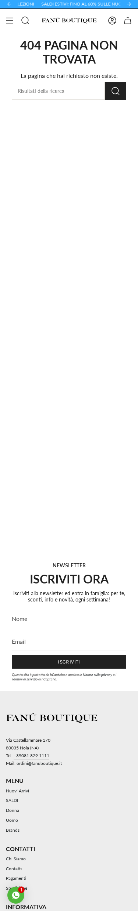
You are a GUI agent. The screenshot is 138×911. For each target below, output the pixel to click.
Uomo (12, 820)
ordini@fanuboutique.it (39, 763)
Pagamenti (16, 878)
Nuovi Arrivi (17, 790)
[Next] (128, 4)
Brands (13, 830)
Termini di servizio (25, 679)
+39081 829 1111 (31, 755)
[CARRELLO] (127, 20)
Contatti (14, 868)
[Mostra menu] (9, 20)
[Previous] (9, 4)
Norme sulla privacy (97, 674)
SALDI (12, 800)
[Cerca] (115, 91)
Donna (12, 810)
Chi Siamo (16, 858)
